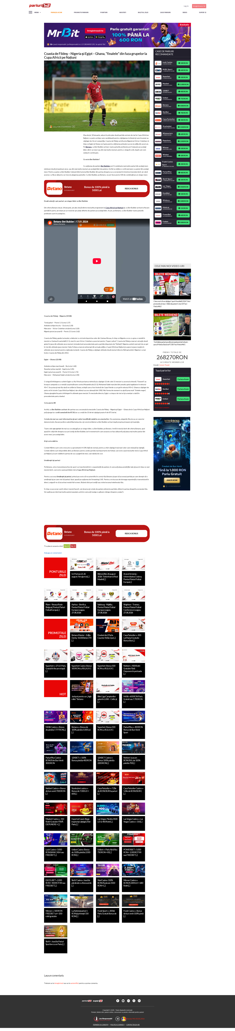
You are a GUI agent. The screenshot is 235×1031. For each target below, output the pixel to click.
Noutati (122, 12)
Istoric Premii (164, 365)
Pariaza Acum (183, 379)
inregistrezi (59, 983)
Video (185, 12)
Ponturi (103, 12)
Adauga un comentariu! (53, 553)
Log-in (186, 6)
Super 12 (202, 12)
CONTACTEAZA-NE (133, 1025)
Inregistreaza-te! (199, 6)
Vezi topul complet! (162, 407)
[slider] (162, 384)
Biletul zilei (143, 12)
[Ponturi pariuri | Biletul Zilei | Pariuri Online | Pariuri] (40, 6)
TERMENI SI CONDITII (100, 1025)
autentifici (75, 983)
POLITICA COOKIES (117, 1025)
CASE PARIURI (165, 12)
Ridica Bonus (131, 188)
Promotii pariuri (81, 12)
